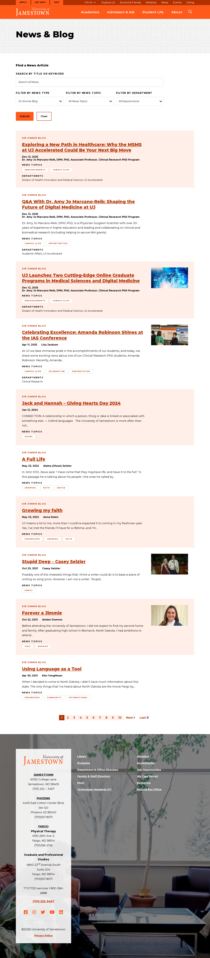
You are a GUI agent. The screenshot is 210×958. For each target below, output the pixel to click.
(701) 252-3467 (43, 901)
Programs (83, 763)
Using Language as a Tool (51, 669)
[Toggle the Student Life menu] (153, 15)
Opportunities (58, 243)
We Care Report (147, 776)
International (78, 697)
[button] (190, 12)
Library (81, 756)
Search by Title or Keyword (40, 73)
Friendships (32, 539)
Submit (25, 116)
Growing (30, 488)
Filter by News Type (33, 92)
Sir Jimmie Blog (34, 138)
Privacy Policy (43, 935)
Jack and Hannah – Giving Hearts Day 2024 (71, 403)
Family (29, 590)
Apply (23, 2)
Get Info (40, 2)
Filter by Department (134, 92)
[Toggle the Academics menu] (90, 15)
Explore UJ (108, 2)
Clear (44, 116)
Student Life (152, 12)
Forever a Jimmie (42, 613)
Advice (61, 488)
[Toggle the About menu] (177, 15)
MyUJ (80, 782)
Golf (28, 646)
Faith (46, 488)
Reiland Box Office (149, 789)
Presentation (81, 371)
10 (119, 717)
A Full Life (33, 459)
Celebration (57, 371)
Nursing (43, 646)
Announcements (35, 170)
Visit (56, 2)
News (164, 2)
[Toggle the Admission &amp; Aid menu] (121, 15)
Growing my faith (42, 510)
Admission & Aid (120, 12)
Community (54, 697)
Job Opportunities (149, 769)
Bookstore (144, 782)
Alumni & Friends (130, 2)
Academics (90, 12)
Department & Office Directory (97, 769)
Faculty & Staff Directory (93, 776)
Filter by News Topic (83, 92)
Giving (190, 2)
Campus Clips (61, 170)
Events (177, 2)
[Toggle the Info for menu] (90, 4)
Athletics (151, 2)
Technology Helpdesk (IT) (94, 789)
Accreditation (146, 763)
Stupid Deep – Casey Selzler (54, 561)
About (176, 12)
